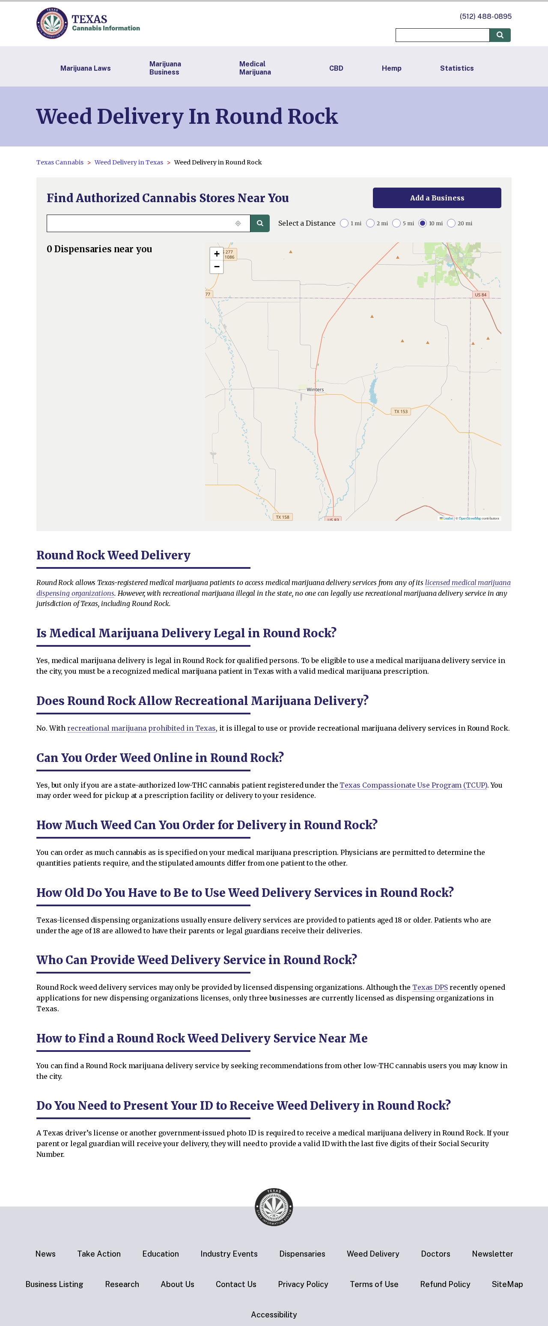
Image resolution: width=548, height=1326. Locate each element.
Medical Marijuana (255, 68)
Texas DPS (430, 987)
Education (160, 1253)
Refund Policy (445, 1284)
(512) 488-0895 (486, 16)
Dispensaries (302, 1253)
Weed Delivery (373, 1253)
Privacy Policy (303, 1284)
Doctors (435, 1253)
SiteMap (507, 1284)
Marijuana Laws (85, 68)
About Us (177, 1284)
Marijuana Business (165, 68)
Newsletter (492, 1253)
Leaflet (448, 518)
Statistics (457, 68)
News (45, 1253)
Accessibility (274, 1314)
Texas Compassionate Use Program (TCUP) (413, 785)
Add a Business (437, 198)
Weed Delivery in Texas (129, 162)
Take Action (99, 1253)
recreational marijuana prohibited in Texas (141, 728)
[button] (216, 254)
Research (122, 1284)
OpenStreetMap (470, 518)
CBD (336, 68)
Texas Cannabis (59, 162)
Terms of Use (374, 1284)
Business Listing (54, 1284)
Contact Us (236, 1284)
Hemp (392, 68)
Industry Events (229, 1253)
